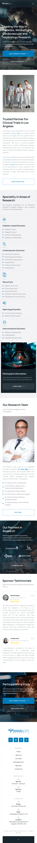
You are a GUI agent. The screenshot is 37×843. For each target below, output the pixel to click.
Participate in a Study (16, 684)
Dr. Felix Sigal (15, 133)
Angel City (13, 164)
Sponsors (8, 160)
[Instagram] (21, 740)
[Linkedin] (16, 740)
